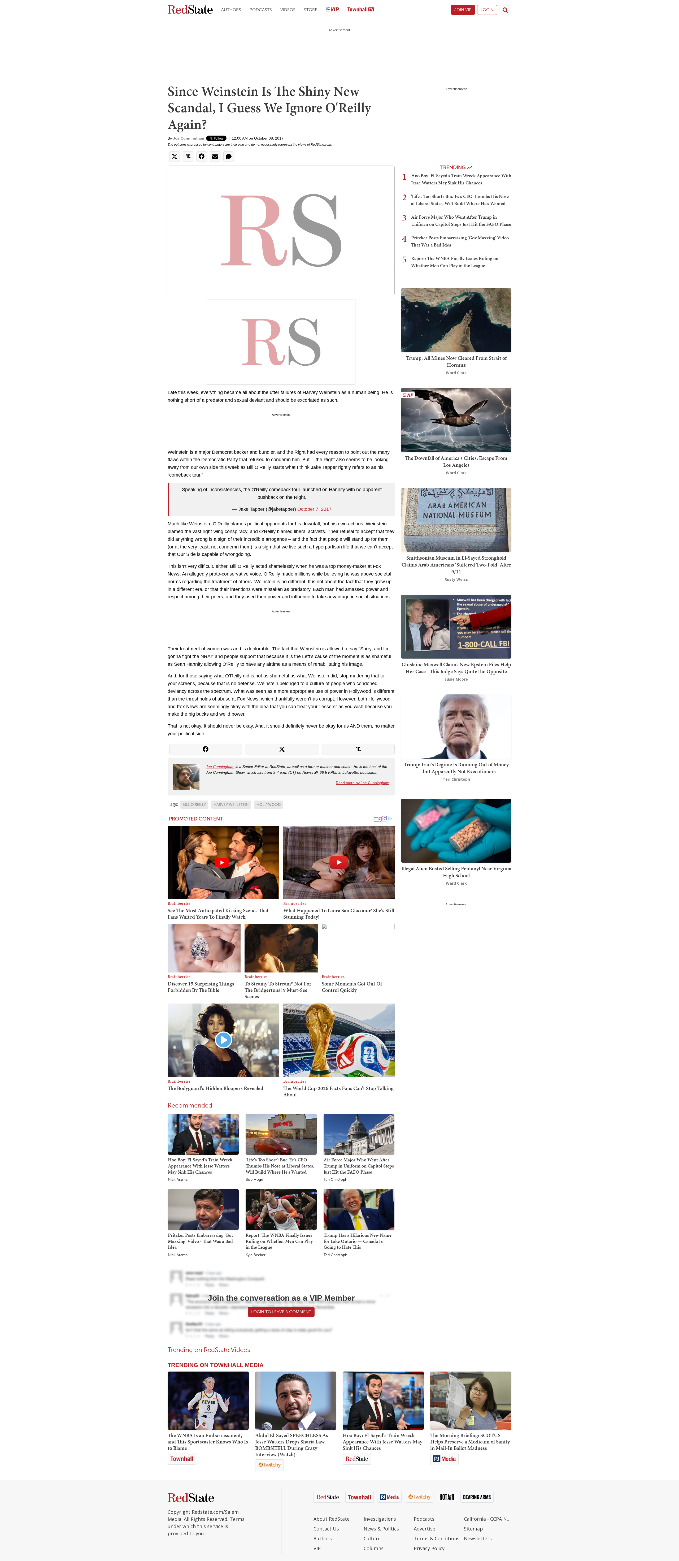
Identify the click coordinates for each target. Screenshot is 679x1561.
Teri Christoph (335, 1180)
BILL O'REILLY (194, 804)
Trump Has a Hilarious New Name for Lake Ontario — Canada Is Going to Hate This (357, 1241)
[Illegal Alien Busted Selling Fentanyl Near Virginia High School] (456, 830)
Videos (287, 9)
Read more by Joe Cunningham (362, 783)
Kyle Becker (255, 1255)
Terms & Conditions (436, 1538)
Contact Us (326, 1528)
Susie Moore (456, 679)
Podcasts (261, 9)
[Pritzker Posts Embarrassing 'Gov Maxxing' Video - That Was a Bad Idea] (203, 1209)
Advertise (424, 1528)
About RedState (332, 1519)
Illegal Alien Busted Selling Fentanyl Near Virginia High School (456, 872)
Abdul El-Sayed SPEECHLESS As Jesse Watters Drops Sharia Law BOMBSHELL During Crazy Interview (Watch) (291, 1445)
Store (310, 9)
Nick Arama (178, 1180)
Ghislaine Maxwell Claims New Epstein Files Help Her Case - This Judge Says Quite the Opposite (456, 668)
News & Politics (381, 1528)
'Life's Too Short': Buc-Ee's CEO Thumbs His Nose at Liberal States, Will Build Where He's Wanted (280, 1165)
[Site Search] (505, 10)
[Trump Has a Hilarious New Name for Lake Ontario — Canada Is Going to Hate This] (359, 1209)
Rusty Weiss (456, 579)
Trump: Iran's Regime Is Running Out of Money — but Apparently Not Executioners (456, 768)
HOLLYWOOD (268, 804)
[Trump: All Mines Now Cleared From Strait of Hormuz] (456, 320)
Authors (231, 9)
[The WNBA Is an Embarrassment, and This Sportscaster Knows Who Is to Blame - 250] (208, 1401)
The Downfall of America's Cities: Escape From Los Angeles (456, 461)
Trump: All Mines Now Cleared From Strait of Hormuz (456, 361)
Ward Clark (456, 372)
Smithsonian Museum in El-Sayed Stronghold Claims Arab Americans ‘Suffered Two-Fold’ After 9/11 (456, 564)
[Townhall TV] (360, 10)
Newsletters (478, 1538)
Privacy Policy (429, 1548)
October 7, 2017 (314, 509)
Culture (372, 1538)
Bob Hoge (254, 1180)
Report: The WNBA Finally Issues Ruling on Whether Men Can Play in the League (279, 1241)
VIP (317, 1548)
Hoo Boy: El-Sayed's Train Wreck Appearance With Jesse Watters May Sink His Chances (200, 1165)
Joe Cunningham (188, 138)
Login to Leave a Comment (281, 1311)
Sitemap (473, 1528)
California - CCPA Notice (487, 1519)
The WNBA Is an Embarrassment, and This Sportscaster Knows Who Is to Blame (208, 1442)
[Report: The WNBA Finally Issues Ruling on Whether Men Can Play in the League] (281, 1209)
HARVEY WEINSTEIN (231, 804)
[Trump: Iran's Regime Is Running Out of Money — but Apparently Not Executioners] (456, 726)
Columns (374, 1548)
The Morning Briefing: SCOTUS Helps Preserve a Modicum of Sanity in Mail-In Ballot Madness (470, 1442)
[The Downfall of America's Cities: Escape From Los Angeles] (456, 420)
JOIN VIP (463, 9)
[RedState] (190, 10)
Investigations (380, 1519)
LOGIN (487, 9)
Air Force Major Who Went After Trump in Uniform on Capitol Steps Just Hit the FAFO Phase (359, 1165)
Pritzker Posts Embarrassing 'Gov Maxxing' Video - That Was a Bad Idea (200, 1241)
